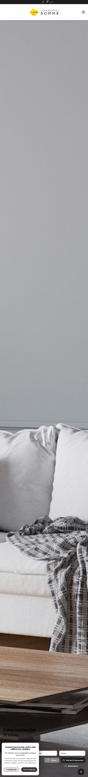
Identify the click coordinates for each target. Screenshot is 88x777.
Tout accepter (29, 770)
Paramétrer (11, 770)
